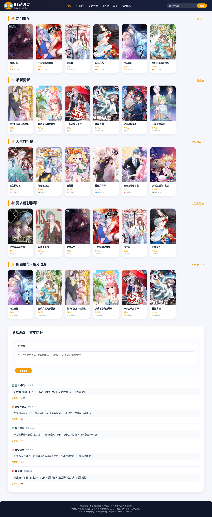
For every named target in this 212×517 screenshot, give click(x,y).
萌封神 (70, 185)
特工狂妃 (128, 62)
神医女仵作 (100, 185)
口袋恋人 (99, 62)
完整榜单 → (198, 141)
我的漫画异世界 (17, 247)
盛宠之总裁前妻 (131, 185)
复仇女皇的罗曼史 (160, 62)
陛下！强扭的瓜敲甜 (19, 124)
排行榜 (105, 5)
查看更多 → (198, 264)
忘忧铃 (70, 62)
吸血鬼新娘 (43, 247)
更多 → (200, 18)
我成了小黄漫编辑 (46, 124)
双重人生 (14, 62)
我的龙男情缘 (130, 124)
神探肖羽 (99, 124)
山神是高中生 (158, 124)
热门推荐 (80, 5)
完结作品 (126, 5)
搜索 (202, 6)
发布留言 (23, 371)
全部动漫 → (198, 203)
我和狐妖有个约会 (160, 185)
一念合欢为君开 (74, 124)
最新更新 (93, 5)
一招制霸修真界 (45, 62)
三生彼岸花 (15, 185)
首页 (69, 5)
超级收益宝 (43, 185)
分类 (115, 5)
